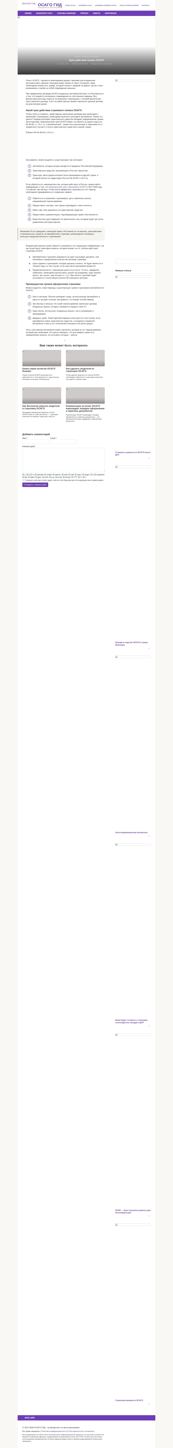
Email (53, 438)
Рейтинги (84, 13)
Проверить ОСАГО (85, 5)
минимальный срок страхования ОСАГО (67, 187)
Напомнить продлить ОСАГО (106, 5)
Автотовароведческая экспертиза (131, 833)
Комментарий (28, 446)
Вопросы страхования (104, 64)
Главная (28, 13)
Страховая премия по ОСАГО (129, 1400)
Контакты (145, 5)
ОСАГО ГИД (50, 4)
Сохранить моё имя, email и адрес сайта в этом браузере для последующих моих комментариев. (64, 480)
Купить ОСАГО (70, 5)
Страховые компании (66, 13)
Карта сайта (30, 1417)
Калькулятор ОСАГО (44, 13)
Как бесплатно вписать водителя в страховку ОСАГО (41, 407)
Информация (110, 13)
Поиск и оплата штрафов (129, 5)
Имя (25, 438)
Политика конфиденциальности (54, 1431)
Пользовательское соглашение (81, 1431)
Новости (96, 13)
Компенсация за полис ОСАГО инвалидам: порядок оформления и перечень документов (85, 408)
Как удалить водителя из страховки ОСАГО (80, 369)
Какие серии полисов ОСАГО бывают (38, 369)
